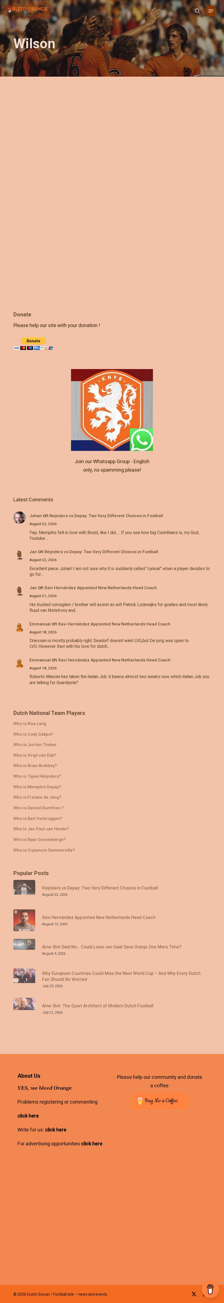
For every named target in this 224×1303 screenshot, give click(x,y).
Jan (33, 552)
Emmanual (40, 624)
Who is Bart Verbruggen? (37, 819)
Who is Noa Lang (29, 724)
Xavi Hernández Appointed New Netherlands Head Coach (101, 588)
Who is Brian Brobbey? (35, 766)
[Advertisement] (162, 1229)
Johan (36, 516)
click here (28, 1116)
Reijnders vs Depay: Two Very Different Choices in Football (106, 516)
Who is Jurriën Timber (35, 745)
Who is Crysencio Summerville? (44, 850)
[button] (210, 11)
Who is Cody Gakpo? (33, 734)
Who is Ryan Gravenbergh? (39, 840)
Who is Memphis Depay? (37, 787)
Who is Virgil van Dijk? (34, 755)
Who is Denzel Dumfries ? (38, 808)
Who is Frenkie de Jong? (37, 797)
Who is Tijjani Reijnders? (37, 776)
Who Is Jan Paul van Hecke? (41, 829)
